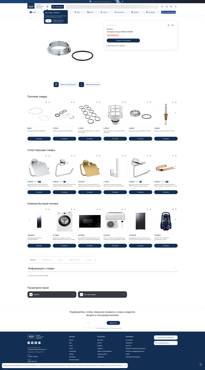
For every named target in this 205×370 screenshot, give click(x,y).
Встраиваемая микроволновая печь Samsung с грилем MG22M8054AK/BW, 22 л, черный (89, 238)
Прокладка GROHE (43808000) (36, 131)
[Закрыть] (125, 365)
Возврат (99, 345)
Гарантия (100, 348)
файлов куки (97, 365)
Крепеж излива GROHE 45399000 (62, 131)
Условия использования (116, 328)
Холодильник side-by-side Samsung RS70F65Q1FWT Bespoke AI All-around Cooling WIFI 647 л (140, 238)
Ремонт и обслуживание (104, 351)
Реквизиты (100, 357)
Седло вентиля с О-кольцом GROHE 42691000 (114, 131)
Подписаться (113, 323)
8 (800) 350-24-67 (32, 361)
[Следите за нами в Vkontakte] (32, 343)
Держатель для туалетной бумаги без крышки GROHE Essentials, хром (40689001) (64, 185)
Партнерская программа (133, 357)
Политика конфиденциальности (103, 328)
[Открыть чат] (39, 343)
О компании (129, 340)
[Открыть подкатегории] (33, 18)
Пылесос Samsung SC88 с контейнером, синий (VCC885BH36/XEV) (161, 238)
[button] (57, 7)
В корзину (39, 138)
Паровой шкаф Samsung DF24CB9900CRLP (34, 238)
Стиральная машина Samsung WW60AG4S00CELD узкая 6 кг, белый (64, 238)
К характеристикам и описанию (116, 45)
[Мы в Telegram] (28, 343)
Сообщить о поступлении (123, 40)
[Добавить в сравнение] (172, 25)
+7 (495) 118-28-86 (32, 356)
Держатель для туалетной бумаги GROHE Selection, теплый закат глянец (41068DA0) (165, 185)
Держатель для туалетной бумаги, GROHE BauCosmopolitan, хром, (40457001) (139, 185)
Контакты (128, 345)
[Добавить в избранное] (46, 102)
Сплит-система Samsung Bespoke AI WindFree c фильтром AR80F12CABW (114, 238)
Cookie (127, 354)
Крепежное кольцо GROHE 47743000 (140, 131)
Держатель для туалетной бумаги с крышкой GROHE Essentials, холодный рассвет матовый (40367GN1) (89, 185)
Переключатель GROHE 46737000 (164, 131)
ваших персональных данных (114, 365)
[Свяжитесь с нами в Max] (36, 343)
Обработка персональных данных (135, 348)
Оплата (99, 343)
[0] (162, 7)
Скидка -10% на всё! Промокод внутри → (102, 1)
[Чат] (201, 364)
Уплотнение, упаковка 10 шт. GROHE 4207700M (89, 131)
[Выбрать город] (47, 7)
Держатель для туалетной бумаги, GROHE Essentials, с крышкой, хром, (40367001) (38, 185)
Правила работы (102, 354)
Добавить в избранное (169, 25)
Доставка (100, 340)
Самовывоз (129, 343)
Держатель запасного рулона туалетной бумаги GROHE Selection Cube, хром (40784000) (114, 185)
